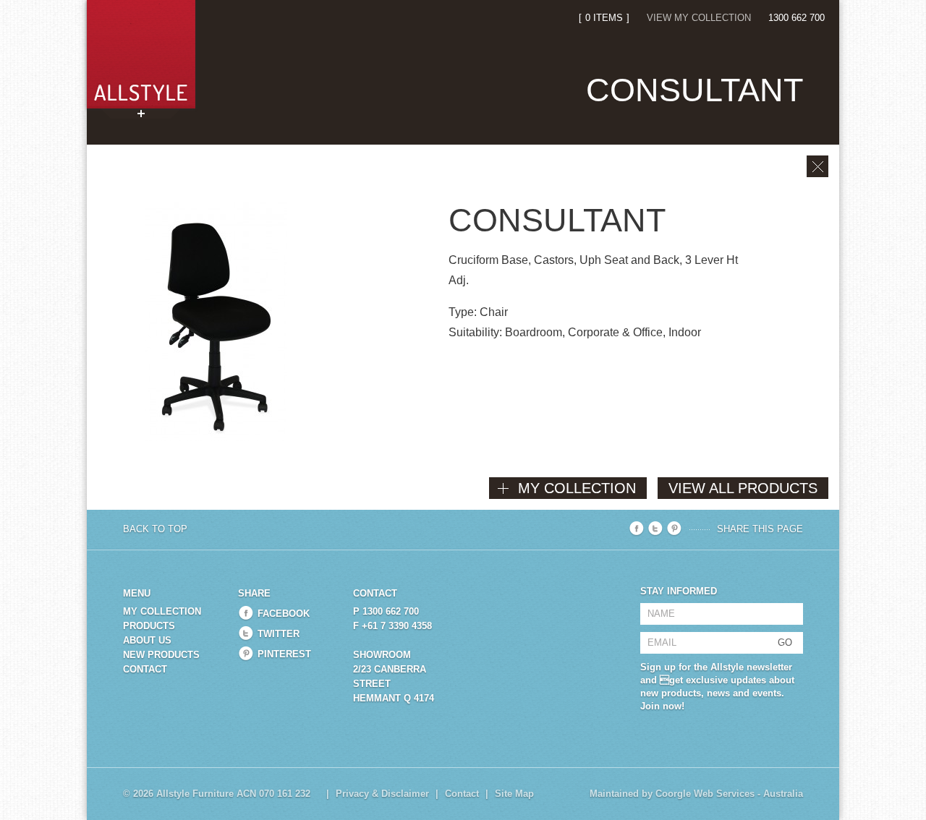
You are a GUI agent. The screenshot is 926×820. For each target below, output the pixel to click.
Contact (145, 669)
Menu (136, 593)
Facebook (284, 613)
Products (149, 625)
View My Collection (699, 17)
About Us (147, 640)
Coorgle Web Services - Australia (729, 793)
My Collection (162, 611)
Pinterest (284, 654)
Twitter (279, 633)
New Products (161, 654)
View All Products (742, 488)
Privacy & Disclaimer (382, 793)
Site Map (514, 793)
